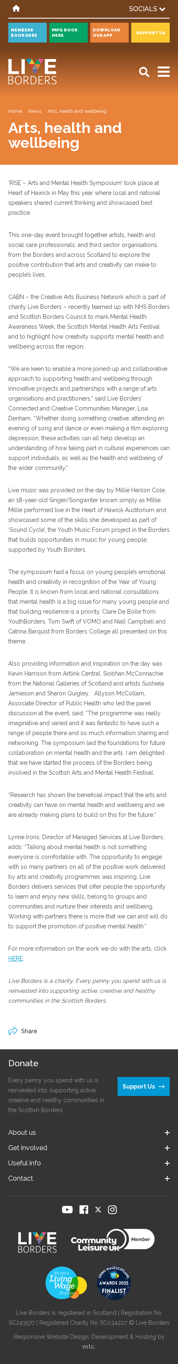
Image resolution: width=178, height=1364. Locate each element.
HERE (15, 958)
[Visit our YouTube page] (67, 1210)
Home (15, 111)
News (34, 111)
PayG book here (64, 33)
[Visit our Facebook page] (83, 1210)
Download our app (106, 33)
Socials (144, 9)
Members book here (24, 33)
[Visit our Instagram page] (112, 1210)
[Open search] (144, 72)
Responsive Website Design (51, 1336)
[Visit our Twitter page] (98, 1210)
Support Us (150, 33)
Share (29, 1031)
